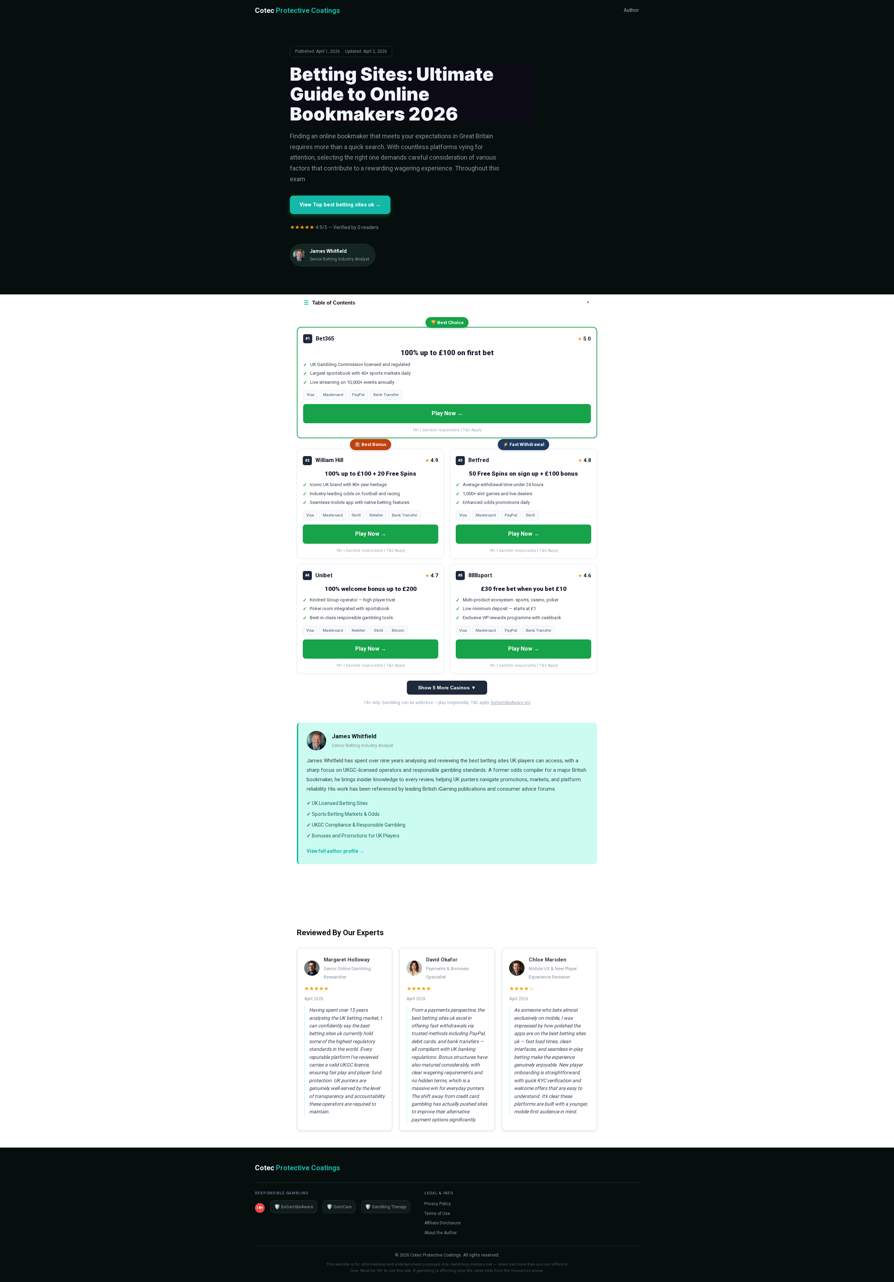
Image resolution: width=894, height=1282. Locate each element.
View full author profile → (335, 851)
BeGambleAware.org (510, 702)
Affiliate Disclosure (442, 1223)
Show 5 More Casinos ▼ (447, 687)
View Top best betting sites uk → (340, 205)
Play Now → (447, 413)
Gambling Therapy (385, 1206)
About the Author (440, 1232)
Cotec (297, 10)
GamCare (339, 1206)
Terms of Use (437, 1213)
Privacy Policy (437, 1203)
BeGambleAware (293, 1206)
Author (631, 10)
